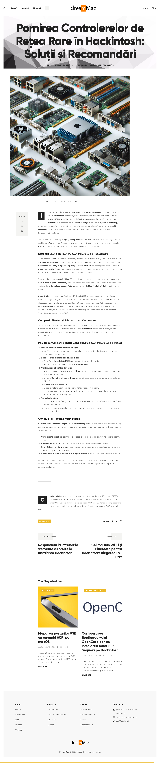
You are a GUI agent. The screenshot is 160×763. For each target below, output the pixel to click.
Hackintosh (44, 521)
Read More (42, 667)
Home (48, 65)
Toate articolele (61, 65)
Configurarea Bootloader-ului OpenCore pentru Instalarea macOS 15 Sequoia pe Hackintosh (100, 641)
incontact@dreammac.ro (127, 717)
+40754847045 (122, 721)
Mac (102, 591)
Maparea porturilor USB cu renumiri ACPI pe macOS (57, 637)
